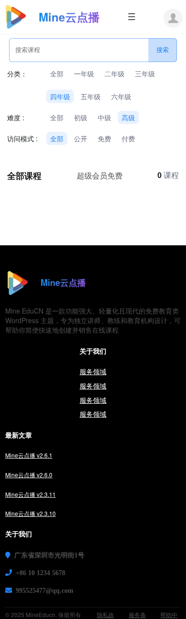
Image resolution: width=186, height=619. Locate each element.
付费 (128, 138)
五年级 (91, 96)
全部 (56, 73)
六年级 (121, 96)
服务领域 (93, 371)
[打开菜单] (131, 16)
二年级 (114, 73)
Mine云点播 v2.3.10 (30, 513)
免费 (104, 138)
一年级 (84, 73)
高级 (128, 117)
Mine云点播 (69, 17)
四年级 (60, 96)
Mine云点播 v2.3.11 (30, 494)
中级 (104, 117)
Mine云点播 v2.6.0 (28, 475)
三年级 (145, 73)
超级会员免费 (100, 175)
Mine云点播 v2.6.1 (28, 455)
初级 (80, 117)
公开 (80, 138)
